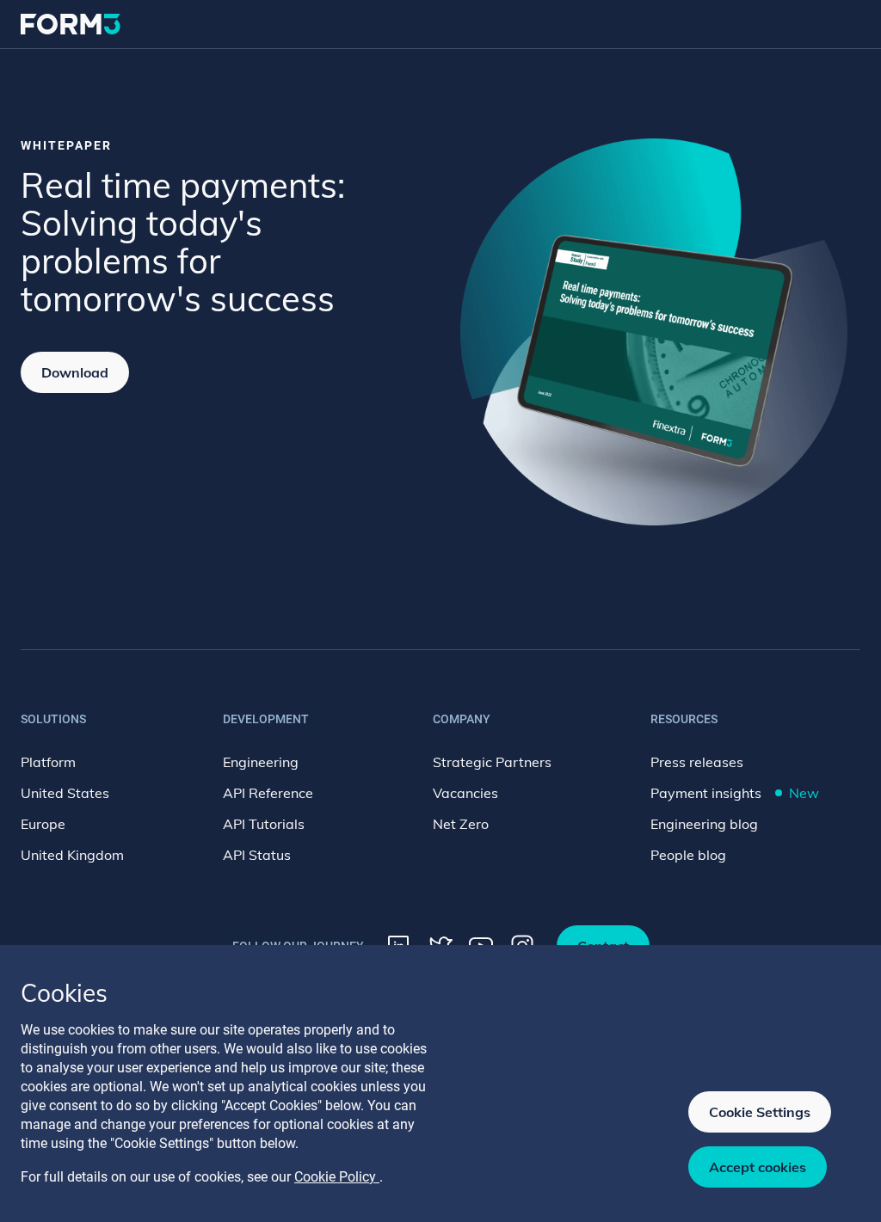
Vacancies (465, 792)
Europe (43, 823)
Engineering (261, 762)
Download (74, 372)
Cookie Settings (759, 1112)
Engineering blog (704, 823)
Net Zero (461, 823)
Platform (48, 762)
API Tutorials (264, 823)
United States (65, 792)
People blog (688, 854)
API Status (257, 854)
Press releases (696, 762)
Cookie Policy (336, 1177)
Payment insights (734, 792)
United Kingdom (72, 854)
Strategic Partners (492, 762)
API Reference (268, 792)
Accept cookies (757, 1167)
